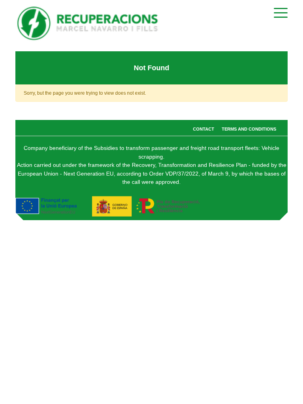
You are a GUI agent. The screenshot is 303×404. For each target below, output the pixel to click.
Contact (203, 129)
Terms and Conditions (249, 129)
